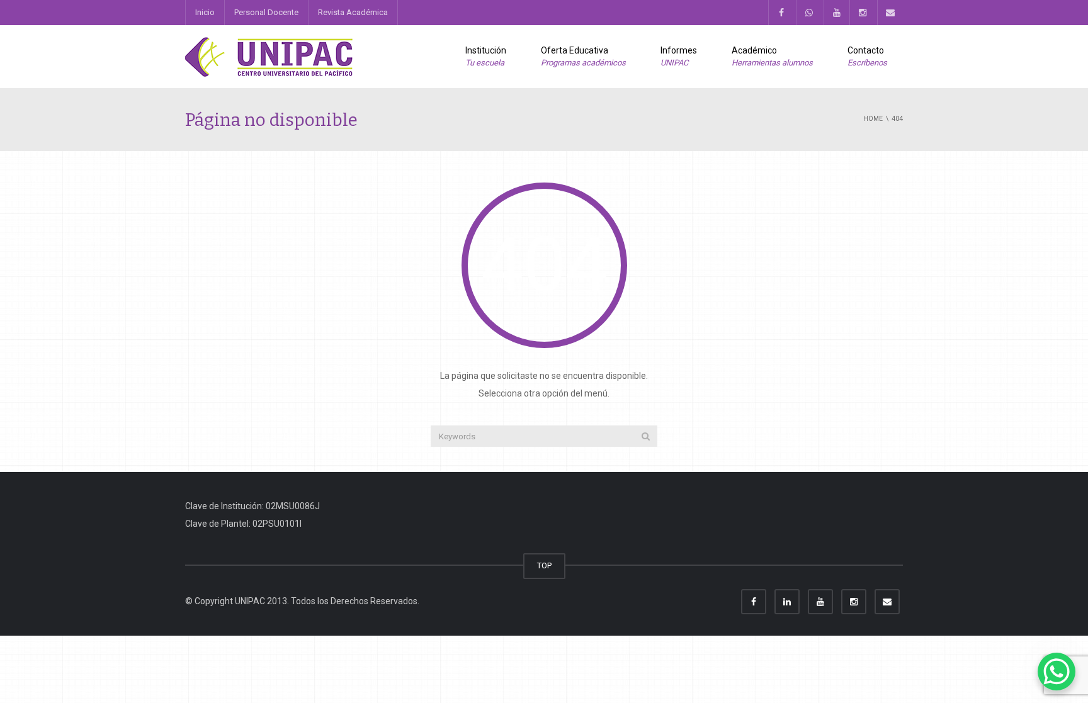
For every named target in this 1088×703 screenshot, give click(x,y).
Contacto (867, 56)
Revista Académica (353, 12)
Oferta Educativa (583, 56)
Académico (772, 56)
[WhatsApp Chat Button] (1056, 671)
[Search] (645, 436)
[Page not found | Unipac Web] (270, 57)
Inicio (205, 12)
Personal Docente (266, 12)
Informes (678, 56)
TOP (544, 565)
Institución (485, 56)
